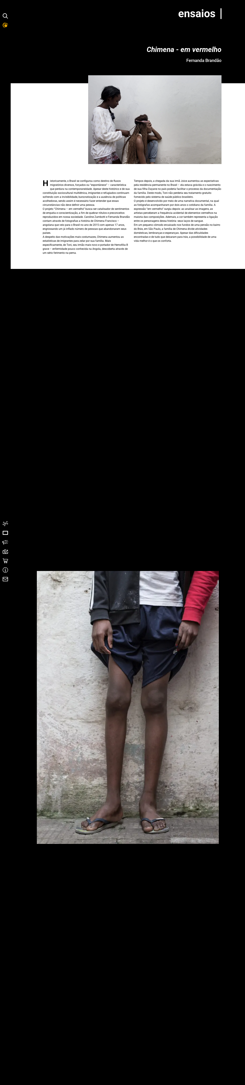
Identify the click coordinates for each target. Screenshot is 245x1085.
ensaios (197, 13)
